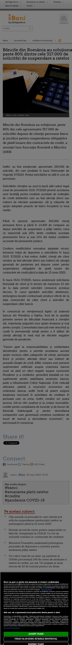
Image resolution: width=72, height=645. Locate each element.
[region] (36, 608)
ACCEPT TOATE (36, 634)
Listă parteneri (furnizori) (12, 628)
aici (53, 601)
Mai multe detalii (46, 589)
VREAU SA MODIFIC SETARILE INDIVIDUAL (36, 639)
